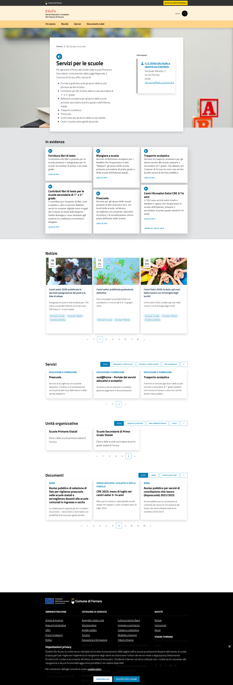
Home (59, 46)
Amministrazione (55, 612)
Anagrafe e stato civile (93, 620)
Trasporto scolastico (156, 155)
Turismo (86, 635)
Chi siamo (50, 24)
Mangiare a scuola (107, 155)
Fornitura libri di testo (62, 155)
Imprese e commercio (129, 625)
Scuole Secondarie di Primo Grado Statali (113, 433)
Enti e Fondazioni (54, 635)
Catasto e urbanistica (128, 630)
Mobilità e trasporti (127, 635)
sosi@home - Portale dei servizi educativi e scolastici (116, 379)
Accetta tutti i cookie (126, 679)
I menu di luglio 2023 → (155, 228)
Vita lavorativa (89, 625)
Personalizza (102, 679)
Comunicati (160, 625)
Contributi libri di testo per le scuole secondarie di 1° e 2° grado (66, 194)
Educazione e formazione (94, 640)
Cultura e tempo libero (129, 620)
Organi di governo (54, 620)
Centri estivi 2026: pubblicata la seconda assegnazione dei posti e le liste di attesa (67, 293)
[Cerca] (185, 13)
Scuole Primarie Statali (63, 431)
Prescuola (102, 198)
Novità (64, 24)
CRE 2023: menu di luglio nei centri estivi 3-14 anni (114, 493)
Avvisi (158, 630)
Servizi (77, 24)
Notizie (158, 620)
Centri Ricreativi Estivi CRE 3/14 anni (164, 195)
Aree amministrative (55, 625)
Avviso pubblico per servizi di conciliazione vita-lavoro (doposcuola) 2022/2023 (162, 491)
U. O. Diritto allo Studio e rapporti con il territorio (157, 64)
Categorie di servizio (94, 612)
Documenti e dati (95, 24)
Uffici (47, 630)
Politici (48, 640)
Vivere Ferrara (164, 637)
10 (144, 525)
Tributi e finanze (126, 640)
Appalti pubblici (89, 630)
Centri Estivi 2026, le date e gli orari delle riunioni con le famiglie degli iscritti (162, 293)
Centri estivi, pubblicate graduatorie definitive (114, 291)
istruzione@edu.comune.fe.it (159, 82)
